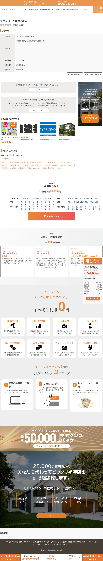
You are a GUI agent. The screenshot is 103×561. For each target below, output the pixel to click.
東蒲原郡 (21, 168)
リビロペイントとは (54, 544)
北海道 (23, 198)
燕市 (68, 162)
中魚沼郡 (44, 168)
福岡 (68, 208)
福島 (50, 198)
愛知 (45, 203)
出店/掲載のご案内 (66, 542)
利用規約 (94, 542)
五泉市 (19, 165)
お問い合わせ (55, 542)
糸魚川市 (4, 165)
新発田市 (25, 162)
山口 (37, 208)
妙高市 (12, 165)
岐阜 (49, 203)
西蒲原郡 (4, 168)
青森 (28, 198)
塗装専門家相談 (45, 9)
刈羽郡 (52, 168)
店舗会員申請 (77, 542)
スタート (51, 515)
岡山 (29, 208)
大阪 (69, 202)
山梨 (37, 203)
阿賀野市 (33, 165)
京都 (77, 202)
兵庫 (73, 202)
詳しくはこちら (38, 110)
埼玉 (79, 198)
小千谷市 (33, 162)
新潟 (21, 203)
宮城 (37, 198)
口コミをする (38, 89)
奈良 (86, 202)
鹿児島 (94, 208)
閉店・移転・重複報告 (93, 74)
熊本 (81, 208)
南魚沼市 (55, 165)
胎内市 (63, 165)
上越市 (26, 165)
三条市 (11, 162)
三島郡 (28, 168)
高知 (53, 208)
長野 (41, 203)
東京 (69, 198)
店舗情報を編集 (76, 74)
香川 (45, 208)
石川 (29, 203)
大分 (85, 208)
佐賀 (73, 208)
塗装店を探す (33, 9)
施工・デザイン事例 (58, 9)
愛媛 (49, 208)
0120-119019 (21, 60)
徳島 (41, 208)
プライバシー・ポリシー (39, 544)
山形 (45, 198)
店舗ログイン (66, 544)
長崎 (77, 208)
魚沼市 (48, 165)
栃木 (92, 198)
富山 (25, 203)
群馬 (96, 198)
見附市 (56, 162)
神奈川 (74, 198)
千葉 (83, 198)
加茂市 (41, 162)
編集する (21, 65)
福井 (33, 203)
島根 (25, 208)
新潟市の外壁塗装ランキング (11, 155)
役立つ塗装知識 (72, 9)
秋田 (41, 198)
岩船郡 (59, 168)
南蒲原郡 (13, 168)
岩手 (33, 198)
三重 (96, 202)
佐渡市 (41, 165)
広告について (86, 542)
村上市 (63, 162)
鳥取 (21, 208)
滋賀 (82, 202)
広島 (33, 208)
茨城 (87, 198)
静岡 (53, 203)
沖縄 (99, 208)
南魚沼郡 (36, 168)
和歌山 (91, 202)
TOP (25, 9)
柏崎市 (17, 162)
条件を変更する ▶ (93, 298)
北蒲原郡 (70, 165)
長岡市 (4, 162)
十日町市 (48, 162)
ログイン (47, 542)
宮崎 (89, 208)
